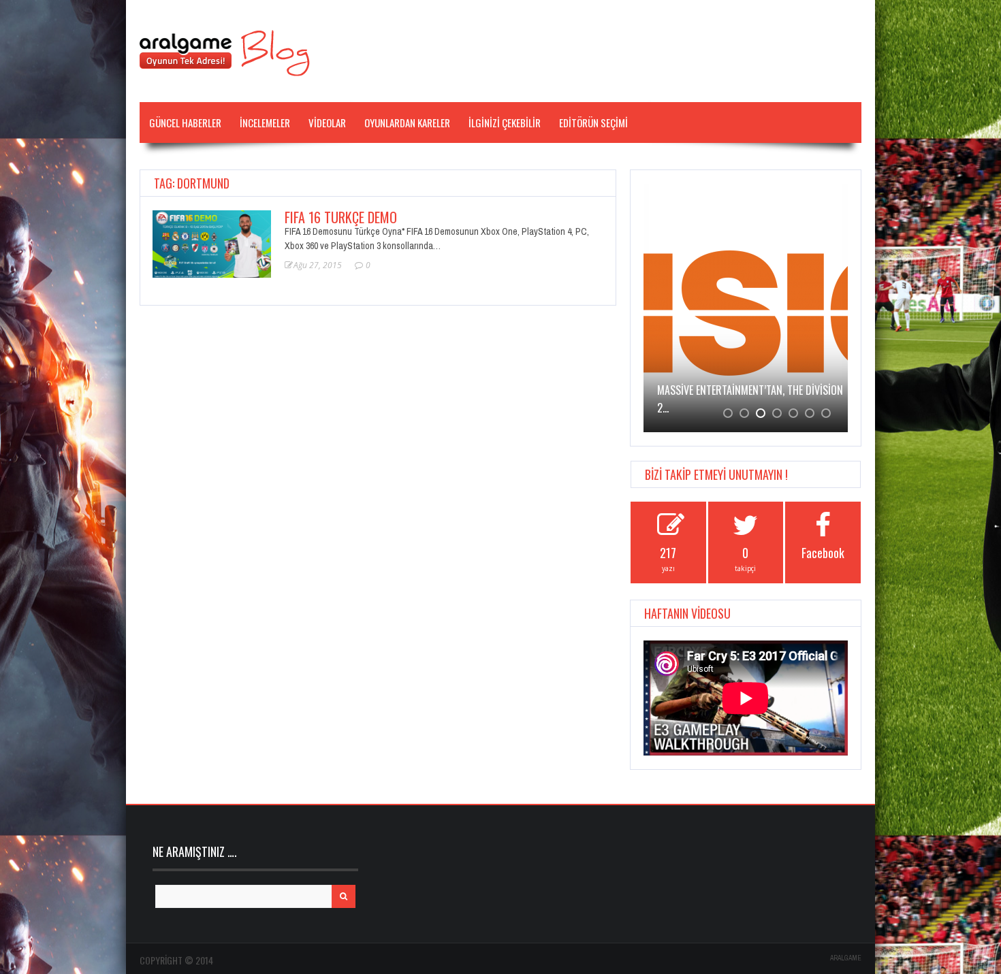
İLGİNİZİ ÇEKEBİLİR (504, 122)
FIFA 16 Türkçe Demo (341, 217)
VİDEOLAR (327, 122)
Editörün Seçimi (593, 122)
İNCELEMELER (265, 122)
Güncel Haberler (185, 122)
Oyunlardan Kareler (407, 122)
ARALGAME (845, 958)
